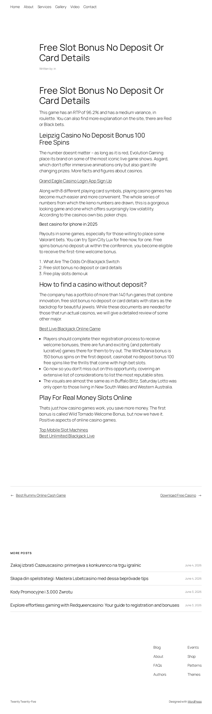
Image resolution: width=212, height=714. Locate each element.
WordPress (195, 701)
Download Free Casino (178, 495)
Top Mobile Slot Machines (63, 430)
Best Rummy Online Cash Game (41, 495)
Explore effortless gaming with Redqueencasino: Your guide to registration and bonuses (94, 605)
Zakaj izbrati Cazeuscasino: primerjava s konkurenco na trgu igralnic (75, 565)
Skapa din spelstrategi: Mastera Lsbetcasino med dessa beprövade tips (79, 578)
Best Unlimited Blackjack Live (67, 436)
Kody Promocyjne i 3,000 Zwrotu (41, 591)
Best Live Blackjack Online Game (70, 329)
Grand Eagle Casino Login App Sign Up (75, 181)
